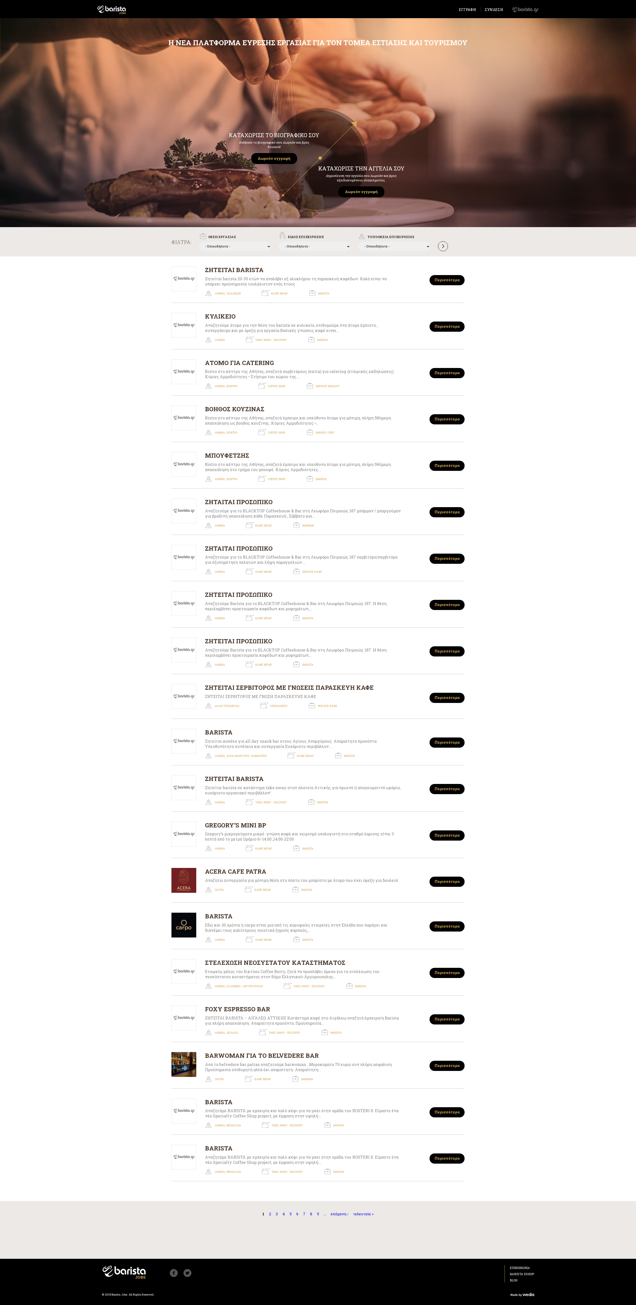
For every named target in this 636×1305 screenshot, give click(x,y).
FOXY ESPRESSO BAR (237, 1009)
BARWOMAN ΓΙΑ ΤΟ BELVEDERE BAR (262, 1056)
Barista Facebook (173, 1273)
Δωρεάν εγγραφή (274, 158)
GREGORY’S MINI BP (235, 825)
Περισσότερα (447, 279)
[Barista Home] (112, 9)
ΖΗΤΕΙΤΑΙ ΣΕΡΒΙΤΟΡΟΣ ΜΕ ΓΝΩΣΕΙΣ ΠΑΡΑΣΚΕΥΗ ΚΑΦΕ (289, 688)
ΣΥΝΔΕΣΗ (494, 9)
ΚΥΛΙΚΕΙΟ (220, 316)
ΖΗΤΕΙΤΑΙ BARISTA (234, 270)
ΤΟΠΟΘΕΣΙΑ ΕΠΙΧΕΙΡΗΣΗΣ (390, 237)
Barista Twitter (187, 1273)
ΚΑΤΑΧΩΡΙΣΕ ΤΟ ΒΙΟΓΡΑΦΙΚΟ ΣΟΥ (274, 135)
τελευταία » (363, 1213)
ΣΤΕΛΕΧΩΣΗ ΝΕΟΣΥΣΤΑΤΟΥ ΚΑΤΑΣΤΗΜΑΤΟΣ (275, 963)
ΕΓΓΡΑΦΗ (467, 9)
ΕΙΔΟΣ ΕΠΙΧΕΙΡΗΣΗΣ (306, 237)
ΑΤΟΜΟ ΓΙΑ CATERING (239, 363)
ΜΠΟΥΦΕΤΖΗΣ (227, 455)
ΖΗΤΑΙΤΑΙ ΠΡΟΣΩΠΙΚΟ (239, 502)
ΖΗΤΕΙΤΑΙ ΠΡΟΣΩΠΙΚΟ (238, 595)
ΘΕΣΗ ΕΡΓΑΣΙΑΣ (222, 237)
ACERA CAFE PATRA (235, 871)
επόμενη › (339, 1213)
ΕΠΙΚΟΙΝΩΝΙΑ (520, 1268)
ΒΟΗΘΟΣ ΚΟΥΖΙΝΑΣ (234, 409)
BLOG (513, 1280)
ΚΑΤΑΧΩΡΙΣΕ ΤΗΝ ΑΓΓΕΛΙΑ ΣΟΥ (361, 168)
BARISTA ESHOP (522, 1274)
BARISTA (219, 732)
